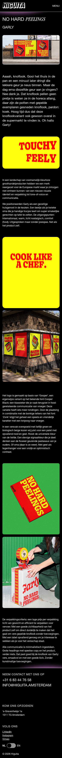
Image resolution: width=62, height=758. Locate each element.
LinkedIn (7, 731)
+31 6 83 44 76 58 (16, 680)
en (18, 745)
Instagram (7, 735)
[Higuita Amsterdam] (13, 5)
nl (4, 745)
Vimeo (5, 738)
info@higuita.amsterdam (26, 685)
